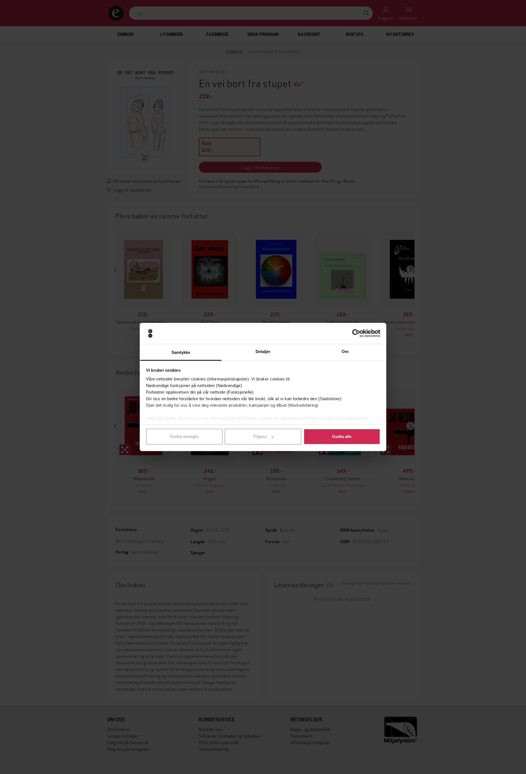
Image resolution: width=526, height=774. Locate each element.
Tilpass (260, 436)
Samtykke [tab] (180, 352)
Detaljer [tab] (263, 351)
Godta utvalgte (184, 436)
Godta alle (342, 436)
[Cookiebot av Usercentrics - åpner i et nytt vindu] (356, 333)
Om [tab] (345, 351)
